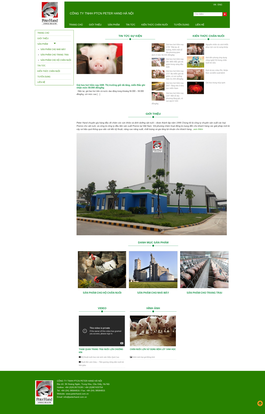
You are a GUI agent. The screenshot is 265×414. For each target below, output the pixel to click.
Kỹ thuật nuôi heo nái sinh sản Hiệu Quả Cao (100, 357)
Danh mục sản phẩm (153, 242)
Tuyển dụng (181, 24)
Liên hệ (199, 24)
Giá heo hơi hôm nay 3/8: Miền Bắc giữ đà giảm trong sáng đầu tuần (175, 63)
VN (214, 4)
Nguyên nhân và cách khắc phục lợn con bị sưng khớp (217, 45)
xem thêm (198, 129)
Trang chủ (76, 24)
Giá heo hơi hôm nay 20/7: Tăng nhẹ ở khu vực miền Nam (175, 85)
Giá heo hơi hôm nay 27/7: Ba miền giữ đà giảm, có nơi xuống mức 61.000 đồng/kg (175, 75)
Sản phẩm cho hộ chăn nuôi (55, 60)
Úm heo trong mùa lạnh (215, 83)
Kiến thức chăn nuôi (154, 24)
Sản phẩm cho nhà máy (53, 49)
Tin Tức (130, 24)
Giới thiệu (95, 24)
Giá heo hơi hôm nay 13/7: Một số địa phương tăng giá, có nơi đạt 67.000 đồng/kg (168, 98)
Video (102, 308)
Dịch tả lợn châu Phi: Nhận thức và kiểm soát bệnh (217, 71)
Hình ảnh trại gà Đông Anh (144, 357)
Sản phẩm (114, 24)
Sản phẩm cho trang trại (54, 55)
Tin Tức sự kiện (130, 35)
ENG (220, 4)
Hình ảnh (153, 308)
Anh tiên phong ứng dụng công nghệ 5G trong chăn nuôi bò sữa (216, 60)
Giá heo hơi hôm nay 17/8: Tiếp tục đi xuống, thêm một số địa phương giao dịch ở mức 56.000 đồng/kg (168, 49)
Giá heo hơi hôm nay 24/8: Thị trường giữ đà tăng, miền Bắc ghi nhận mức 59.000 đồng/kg (111, 86)
